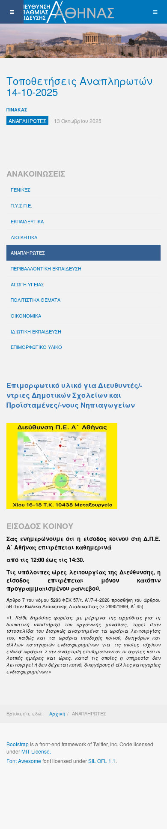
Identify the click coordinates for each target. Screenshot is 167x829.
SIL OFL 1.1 (102, 760)
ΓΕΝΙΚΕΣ (20, 189)
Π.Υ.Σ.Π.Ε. (21, 205)
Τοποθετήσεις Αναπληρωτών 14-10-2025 (79, 86)
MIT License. (36, 751)
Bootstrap (17, 744)
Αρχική (57, 713)
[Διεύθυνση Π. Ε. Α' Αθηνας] (58, 12)
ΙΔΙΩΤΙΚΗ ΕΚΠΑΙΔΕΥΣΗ (36, 331)
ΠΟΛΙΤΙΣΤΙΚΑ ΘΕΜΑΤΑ (35, 299)
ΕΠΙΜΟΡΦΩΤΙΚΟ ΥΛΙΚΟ (36, 346)
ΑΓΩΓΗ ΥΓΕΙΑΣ (27, 284)
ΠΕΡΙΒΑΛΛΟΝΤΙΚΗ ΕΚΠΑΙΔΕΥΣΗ (46, 268)
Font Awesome (23, 760)
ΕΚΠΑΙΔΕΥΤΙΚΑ (27, 221)
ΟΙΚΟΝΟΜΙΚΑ (26, 315)
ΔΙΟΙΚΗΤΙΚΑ (24, 237)
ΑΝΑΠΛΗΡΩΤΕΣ (28, 252)
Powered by (45, 784)
